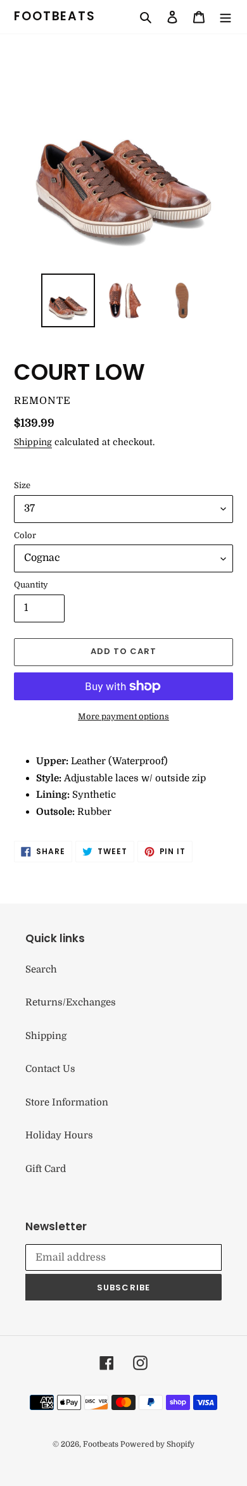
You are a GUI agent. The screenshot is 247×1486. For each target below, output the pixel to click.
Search (41, 969)
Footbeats (55, 16)
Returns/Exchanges (70, 1002)
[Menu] (225, 16)
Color (25, 535)
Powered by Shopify (157, 1444)
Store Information (66, 1102)
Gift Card (45, 1168)
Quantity (31, 584)
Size (22, 485)
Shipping (33, 442)
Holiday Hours (59, 1135)
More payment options (123, 716)
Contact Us (50, 1068)
